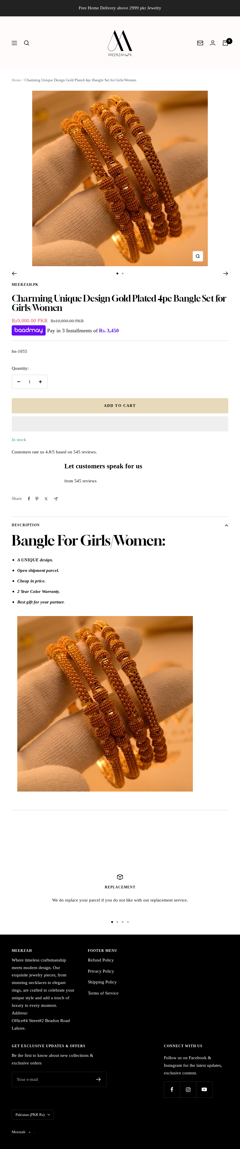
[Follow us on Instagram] (188, 1089)
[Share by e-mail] (56, 499)
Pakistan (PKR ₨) (30, 1114)
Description (26, 525)
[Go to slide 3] (123, 922)
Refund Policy (101, 960)
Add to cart (120, 405)
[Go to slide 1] (117, 273)
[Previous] (14, 273)
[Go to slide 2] (123, 273)
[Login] (212, 42)
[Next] (225, 273)
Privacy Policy (101, 971)
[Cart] (225, 43)
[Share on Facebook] (29, 499)
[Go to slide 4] (128, 922)
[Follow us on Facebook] (172, 1089)
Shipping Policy (102, 982)
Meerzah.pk (25, 285)
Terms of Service (103, 993)
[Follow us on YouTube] (204, 1089)
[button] (120, 423)
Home (16, 80)
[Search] (26, 43)
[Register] (98, 1079)
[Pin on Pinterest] (36, 499)
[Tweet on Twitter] (46, 499)
